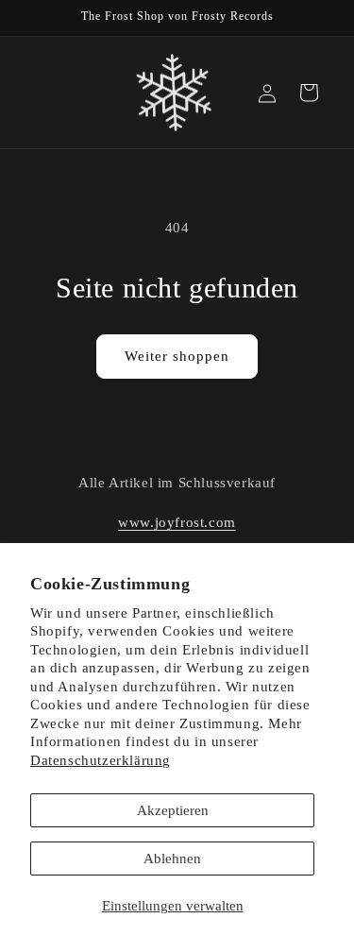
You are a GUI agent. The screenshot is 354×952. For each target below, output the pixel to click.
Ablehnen (172, 858)
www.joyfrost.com (177, 522)
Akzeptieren (173, 810)
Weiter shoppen (177, 356)
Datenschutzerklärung (100, 760)
